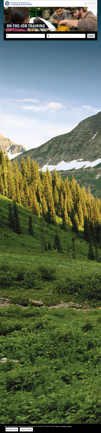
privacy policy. (67, 426)
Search (91, 36)
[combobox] (25, 36)
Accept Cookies (11, 429)
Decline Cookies (26, 429)
